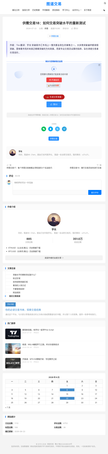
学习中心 (66, 10)
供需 (46, 28)
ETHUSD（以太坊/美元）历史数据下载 (24, 248)
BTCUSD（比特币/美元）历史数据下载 (24, 251)
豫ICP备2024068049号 (63, 444)
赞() (74, 28)
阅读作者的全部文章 (54, 258)
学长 (20, 151)
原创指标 (56, 10)
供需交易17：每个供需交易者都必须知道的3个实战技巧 (29, 168)
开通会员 (55, 80)
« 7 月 (7, 407)
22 (67, 398)
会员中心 (76, 10)
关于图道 (87, 10)
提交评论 (95, 192)
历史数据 (36, 10)
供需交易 (54, 36)
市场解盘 (46, 10)
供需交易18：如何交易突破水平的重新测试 (54, 23)
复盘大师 (26, 10)
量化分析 (16, 10)
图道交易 (54, 4)
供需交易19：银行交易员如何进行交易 (85, 168)
